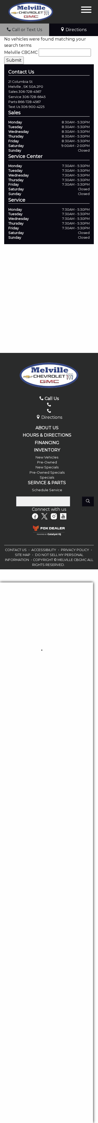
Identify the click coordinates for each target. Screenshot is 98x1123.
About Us (47, 428)
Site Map (23, 555)
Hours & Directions (47, 435)
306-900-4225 (32, 107)
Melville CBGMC (21, 52)
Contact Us (16, 550)
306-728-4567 (29, 92)
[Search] (88, 501)
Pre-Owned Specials (47, 472)
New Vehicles (47, 457)
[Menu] (86, 11)
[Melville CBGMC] (30, 11)
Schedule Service (47, 490)
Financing (47, 442)
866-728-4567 (29, 102)
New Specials (47, 467)
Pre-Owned (47, 462)
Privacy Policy (75, 550)
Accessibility (44, 550)
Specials (47, 477)
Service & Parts (47, 482)
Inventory (47, 450)
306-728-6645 (33, 97)
